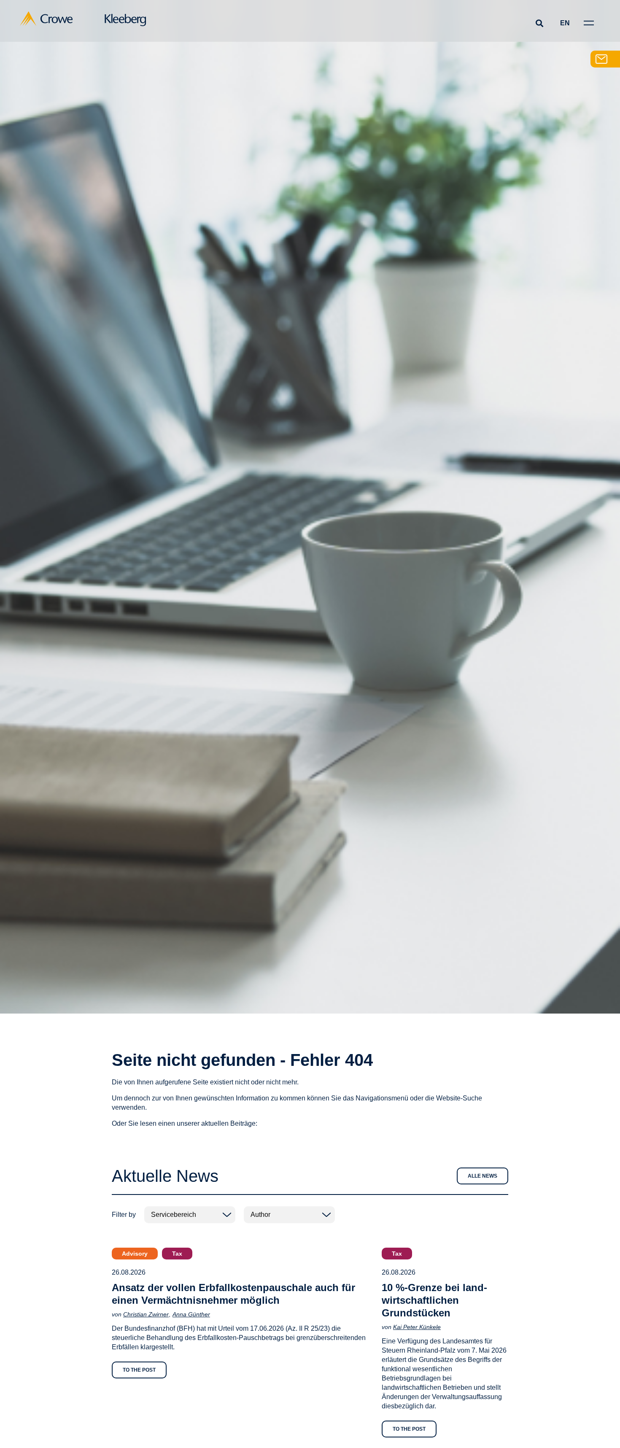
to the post (139, 1370)
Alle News (482, 1176)
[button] (539, 23)
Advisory (135, 1253)
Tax (177, 1253)
